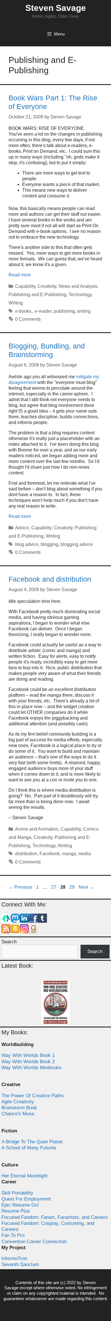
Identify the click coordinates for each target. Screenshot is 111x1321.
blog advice (26, 544)
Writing (16, 302)
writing (84, 311)
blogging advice (77, 544)
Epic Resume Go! (20, 1205)
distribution (26, 853)
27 (54, 887)
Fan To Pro (12, 1235)
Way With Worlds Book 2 (28, 1061)
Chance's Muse (17, 1113)
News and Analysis (78, 286)
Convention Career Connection (34, 1241)
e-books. (23, 311)
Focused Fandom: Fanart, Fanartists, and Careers (54, 1217)
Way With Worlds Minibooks (31, 1067)
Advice (22, 527)
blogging (49, 544)
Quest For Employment (26, 1199)
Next (86, 887)
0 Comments (28, 319)
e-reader (43, 311)
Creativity (47, 286)
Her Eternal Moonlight (24, 1176)
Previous (20, 887)
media (84, 853)
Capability (25, 286)
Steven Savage (55, 8)
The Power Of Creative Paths (32, 1095)
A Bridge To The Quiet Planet (32, 1141)
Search (9, 941)
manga (69, 853)
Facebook (50, 853)
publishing (64, 311)
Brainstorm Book (19, 1107)
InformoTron (14, 1258)
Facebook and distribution (50, 579)
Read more (20, 274)
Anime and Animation (36, 829)
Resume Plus (15, 1211)
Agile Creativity (17, 1101)
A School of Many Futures (28, 1147)
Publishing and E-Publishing (37, 294)
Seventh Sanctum (20, 1264)
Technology (80, 294)
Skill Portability (17, 1193)
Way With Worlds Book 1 (28, 1055)
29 (72, 887)
